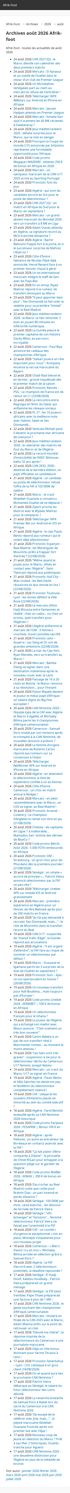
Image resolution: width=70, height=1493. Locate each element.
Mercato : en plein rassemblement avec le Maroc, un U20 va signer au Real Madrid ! (37, 802)
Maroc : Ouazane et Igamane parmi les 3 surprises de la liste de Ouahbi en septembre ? (38, 967)
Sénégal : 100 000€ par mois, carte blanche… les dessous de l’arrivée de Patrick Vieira (38, 1205)
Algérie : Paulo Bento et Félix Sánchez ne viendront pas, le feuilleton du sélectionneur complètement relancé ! (37, 1084)
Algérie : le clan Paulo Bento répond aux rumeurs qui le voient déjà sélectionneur (37, 535)
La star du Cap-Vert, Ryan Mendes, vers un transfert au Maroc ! (37, 654)
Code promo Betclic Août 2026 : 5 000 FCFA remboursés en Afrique (38, 848)
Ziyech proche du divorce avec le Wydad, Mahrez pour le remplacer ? (35, 511)
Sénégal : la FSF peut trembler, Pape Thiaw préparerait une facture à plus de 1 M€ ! (37, 1295)
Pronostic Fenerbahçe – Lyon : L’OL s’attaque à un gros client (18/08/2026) (38, 1365)
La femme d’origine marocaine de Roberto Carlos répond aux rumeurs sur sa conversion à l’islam (36, 751)
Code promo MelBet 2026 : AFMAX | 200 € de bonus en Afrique (37, 1176)
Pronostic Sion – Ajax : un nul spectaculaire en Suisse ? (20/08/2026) (38, 979)
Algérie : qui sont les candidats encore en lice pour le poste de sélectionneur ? (37, 195)
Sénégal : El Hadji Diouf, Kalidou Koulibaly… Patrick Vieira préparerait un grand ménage (36, 1281)
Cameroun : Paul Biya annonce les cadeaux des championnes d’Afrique (37, 351)
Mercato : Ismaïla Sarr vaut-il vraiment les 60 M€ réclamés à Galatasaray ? (38, 121)
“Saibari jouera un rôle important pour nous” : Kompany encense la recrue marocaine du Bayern (38, 365)
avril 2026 (28, 1475)
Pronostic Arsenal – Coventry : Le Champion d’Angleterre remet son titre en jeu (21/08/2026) (37, 817)
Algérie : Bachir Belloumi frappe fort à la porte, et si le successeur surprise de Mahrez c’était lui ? (38, 246)
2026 (47, 24)
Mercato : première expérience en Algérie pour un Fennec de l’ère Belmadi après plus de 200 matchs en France (37, 907)
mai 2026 (42, 1475)
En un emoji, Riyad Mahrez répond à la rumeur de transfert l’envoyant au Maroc (35, 289)
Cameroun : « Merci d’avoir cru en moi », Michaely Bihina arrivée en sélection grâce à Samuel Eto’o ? (37, 1252)
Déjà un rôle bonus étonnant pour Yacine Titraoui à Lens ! (36, 1353)
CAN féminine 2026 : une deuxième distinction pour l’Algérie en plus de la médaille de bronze (36, 1457)
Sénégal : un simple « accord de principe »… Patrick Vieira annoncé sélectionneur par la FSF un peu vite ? (38, 878)
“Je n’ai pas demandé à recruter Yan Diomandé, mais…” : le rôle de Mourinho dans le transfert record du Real (38, 923)
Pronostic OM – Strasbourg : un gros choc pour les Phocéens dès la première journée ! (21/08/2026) (38, 862)
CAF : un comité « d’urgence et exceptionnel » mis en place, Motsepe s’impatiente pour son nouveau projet (37, 1236)
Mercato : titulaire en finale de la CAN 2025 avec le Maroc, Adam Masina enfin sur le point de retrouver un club (38, 1322)
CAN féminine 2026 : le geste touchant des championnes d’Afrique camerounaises (38, 1307)
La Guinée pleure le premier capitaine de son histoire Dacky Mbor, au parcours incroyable (36, 336)
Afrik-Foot (10, 5)
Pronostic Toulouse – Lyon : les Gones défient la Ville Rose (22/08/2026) (37, 597)
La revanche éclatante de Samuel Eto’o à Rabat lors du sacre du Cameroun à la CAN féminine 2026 (38, 1404)
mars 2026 (13, 1475)
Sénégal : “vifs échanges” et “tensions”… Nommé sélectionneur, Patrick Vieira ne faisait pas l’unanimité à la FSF (37, 1219)
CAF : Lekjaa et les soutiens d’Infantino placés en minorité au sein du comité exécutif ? (38, 1100)
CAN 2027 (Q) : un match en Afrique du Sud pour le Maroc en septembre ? (36, 207)
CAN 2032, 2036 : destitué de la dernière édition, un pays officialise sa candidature (37, 470)
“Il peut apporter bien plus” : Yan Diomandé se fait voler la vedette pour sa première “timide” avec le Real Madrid (38, 303)
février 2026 (48, 1471)
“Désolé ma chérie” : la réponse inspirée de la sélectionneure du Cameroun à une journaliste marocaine (38, 1338)
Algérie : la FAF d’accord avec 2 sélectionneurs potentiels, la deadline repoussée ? (37, 1266)
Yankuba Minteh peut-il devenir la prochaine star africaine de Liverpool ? (38, 433)
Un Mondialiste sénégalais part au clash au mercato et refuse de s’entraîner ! (36, 88)
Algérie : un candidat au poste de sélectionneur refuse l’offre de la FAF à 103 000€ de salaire (37, 484)
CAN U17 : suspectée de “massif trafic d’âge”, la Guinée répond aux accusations (37, 938)
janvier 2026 (30, 1471)
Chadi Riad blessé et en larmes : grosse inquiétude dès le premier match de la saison (37, 379)
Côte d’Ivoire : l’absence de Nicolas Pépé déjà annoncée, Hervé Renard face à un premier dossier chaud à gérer (37, 262)
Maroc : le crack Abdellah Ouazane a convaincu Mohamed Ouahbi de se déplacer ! (37, 498)
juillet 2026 (13, 1479)
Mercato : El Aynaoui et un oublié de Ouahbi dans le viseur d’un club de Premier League (38, 75)
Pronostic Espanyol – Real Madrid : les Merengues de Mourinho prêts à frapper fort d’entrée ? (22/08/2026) (37, 550)
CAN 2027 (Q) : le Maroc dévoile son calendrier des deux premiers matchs (36, 63)
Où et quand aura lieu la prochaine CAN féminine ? (38, 1375)
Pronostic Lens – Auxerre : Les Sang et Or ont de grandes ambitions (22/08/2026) (35, 642)
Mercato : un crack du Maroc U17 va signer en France (38, 1071)
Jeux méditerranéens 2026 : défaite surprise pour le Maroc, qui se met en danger (37, 133)
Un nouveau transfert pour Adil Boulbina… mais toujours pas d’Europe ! (38, 991)
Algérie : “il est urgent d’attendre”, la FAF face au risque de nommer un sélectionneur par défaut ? (38, 952)
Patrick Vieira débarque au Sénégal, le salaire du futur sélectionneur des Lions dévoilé (37, 1388)
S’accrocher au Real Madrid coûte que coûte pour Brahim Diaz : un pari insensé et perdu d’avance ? (36, 1190)
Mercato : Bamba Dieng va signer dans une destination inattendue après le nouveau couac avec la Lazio (35, 669)
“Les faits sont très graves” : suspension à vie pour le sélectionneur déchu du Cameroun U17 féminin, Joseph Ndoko (38, 1059)
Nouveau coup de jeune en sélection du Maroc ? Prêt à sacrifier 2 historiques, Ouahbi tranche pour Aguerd (37, 1441)
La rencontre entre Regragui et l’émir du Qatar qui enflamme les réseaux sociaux (36, 404)
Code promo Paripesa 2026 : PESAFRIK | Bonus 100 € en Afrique (38, 1127)
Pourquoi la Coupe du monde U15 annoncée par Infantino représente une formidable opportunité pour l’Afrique (38, 147)
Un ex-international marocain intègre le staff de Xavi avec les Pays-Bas (36, 277)
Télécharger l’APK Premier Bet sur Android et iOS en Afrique (37, 523)
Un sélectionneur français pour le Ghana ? (35, 1014)
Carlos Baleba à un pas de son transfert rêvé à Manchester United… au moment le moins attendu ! (38, 1043)
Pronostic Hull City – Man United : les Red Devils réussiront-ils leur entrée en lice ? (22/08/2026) (36, 583)
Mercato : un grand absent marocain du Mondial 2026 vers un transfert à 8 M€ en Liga (37, 219)
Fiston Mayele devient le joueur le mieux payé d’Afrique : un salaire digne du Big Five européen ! (38, 698)
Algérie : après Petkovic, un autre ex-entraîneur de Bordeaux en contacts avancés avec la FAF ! (38, 1141)
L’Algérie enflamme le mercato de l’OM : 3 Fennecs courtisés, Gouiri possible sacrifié (37, 630)
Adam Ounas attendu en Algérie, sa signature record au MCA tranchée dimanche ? (38, 231)
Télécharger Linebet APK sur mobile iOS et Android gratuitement (36, 893)
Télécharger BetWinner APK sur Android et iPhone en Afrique (34, 765)
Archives (32, 24)
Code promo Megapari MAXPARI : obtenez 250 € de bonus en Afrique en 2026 (38, 162)
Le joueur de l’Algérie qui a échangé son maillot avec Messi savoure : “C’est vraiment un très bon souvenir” (37, 1026)
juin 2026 (55, 1475)
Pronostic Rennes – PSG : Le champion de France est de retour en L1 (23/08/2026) (38, 392)
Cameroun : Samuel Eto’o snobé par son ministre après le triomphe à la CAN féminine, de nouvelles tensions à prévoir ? (38, 735)
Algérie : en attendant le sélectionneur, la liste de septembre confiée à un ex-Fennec (38, 778)
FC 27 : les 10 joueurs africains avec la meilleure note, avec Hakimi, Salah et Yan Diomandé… (37, 418)
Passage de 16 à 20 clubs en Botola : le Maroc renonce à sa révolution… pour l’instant (37, 683)
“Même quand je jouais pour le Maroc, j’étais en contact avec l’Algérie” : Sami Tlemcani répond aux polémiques (36, 566)
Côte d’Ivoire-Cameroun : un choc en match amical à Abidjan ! (34, 790)
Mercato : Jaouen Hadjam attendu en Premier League (38, 110)
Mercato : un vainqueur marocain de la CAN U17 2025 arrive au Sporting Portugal (38, 174)
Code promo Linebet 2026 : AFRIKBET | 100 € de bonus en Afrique (37, 1004)
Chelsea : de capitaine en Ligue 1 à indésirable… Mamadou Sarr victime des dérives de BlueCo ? (38, 833)
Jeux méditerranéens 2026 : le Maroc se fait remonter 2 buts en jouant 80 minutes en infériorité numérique (37, 320)
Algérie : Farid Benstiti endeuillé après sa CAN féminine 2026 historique (38, 1114)
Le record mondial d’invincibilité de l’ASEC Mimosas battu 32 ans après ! (36, 457)
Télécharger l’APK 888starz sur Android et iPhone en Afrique (37, 100)
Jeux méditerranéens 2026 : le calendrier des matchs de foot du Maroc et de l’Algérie (37, 445)
